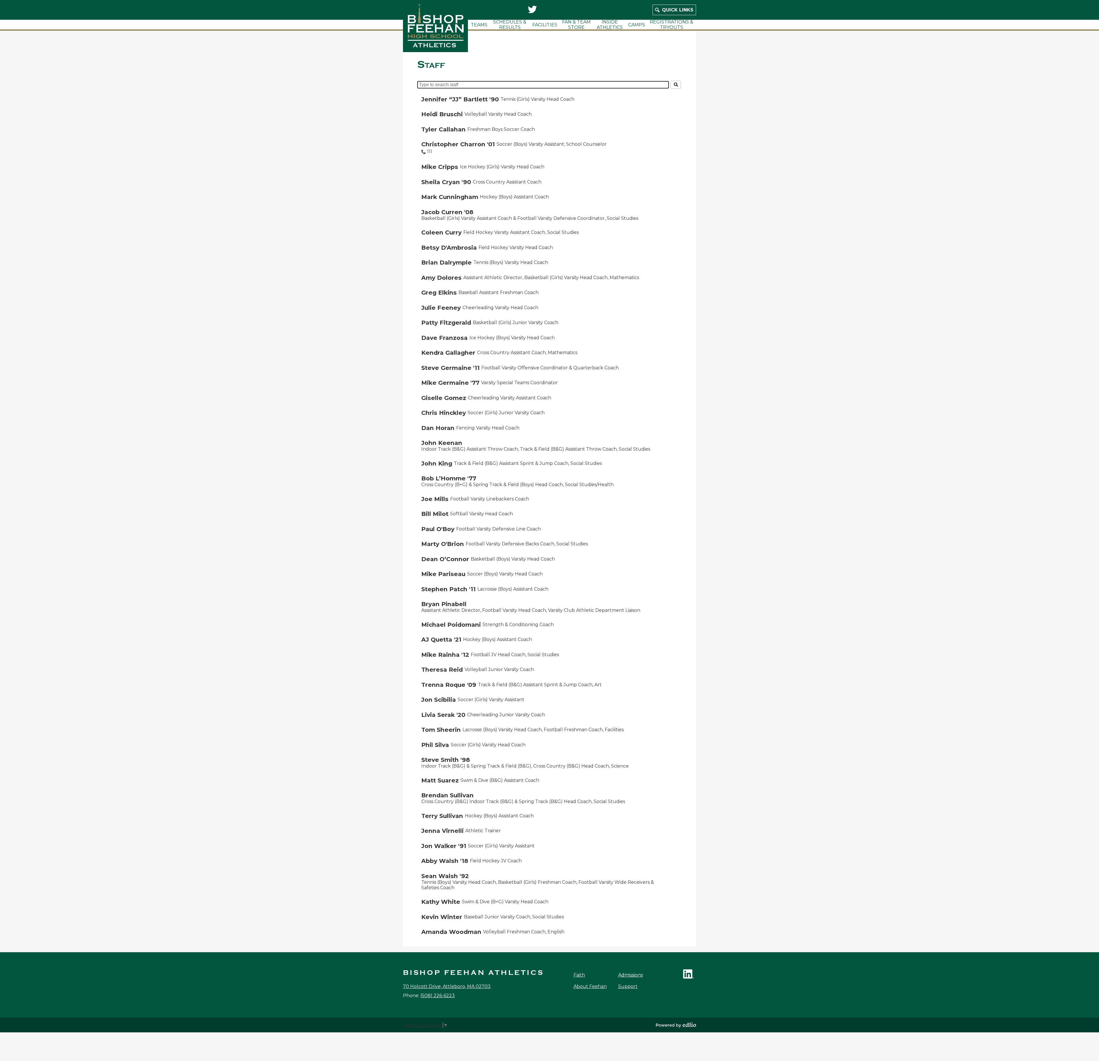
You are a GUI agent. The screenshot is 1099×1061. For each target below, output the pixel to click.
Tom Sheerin (441, 729)
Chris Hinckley (443, 412)
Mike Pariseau (443, 573)
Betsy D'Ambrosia (449, 247)
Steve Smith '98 (445, 759)
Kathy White (440, 901)
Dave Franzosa (444, 337)
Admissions (630, 975)
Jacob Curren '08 (447, 212)
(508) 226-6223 (437, 995)
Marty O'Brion (442, 543)
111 (429, 151)
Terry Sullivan (442, 815)
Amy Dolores (441, 277)
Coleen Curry (441, 232)
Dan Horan (437, 427)
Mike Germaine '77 (450, 382)
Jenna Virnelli (442, 830)
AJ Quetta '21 (441, 639)
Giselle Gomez (443, 397)
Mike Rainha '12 (445, 654)
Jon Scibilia (438, 699)
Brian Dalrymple (446, 262)
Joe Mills (434, 498)
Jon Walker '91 (443, 845)
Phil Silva (435, 744)
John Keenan (441, 442)
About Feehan (590, 986)
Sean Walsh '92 (445, 875)
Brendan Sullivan (447, 795)
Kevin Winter (441, 916)
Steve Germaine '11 (450, 367)
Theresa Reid (442, 669)
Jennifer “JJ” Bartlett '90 (460, 99)
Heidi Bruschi (442, 114)
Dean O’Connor (445, 559)
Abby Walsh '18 (444, 860)
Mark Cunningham (449, 196)
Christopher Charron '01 (458, 144)
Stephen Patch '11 (448, 589)
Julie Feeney (441, 307)
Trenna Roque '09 (448, 684)
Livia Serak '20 (443, 714)
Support (628, 986)
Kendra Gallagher (448, 352)
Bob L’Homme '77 (448, 478)
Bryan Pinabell (444, 604)
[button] (479, 24)
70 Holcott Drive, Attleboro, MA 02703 (447, 986)
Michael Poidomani (451, 624)
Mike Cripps (439, 166)
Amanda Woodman (451, 931)
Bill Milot (434, 513)
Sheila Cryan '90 (446, 182)
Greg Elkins (439, 292)
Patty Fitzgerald (446, 322)
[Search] (676, 85)
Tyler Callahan (443, 129)
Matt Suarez (440, 780)
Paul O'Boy (437, 529)
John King (436, 463)
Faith (579, 975)
